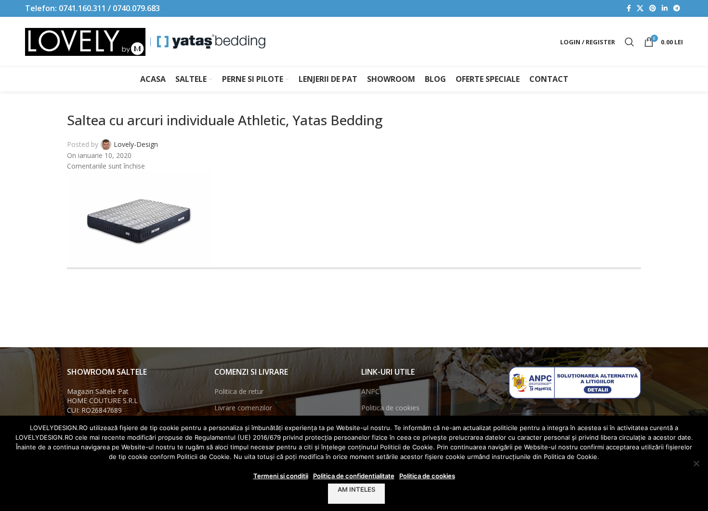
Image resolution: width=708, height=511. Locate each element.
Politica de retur (238, 391)
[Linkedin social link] (664, 8)
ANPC (370, 391)
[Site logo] (85, 41)
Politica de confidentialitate (353, 476)
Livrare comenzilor (243, 407)
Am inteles (356, 489)
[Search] (629, 42)
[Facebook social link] (629, 8)
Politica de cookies (390, 407)
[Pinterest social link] (652, 8)
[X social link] (640, 8)
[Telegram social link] (676, 8)
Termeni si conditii (280, 476)
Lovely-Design (136, 144)
